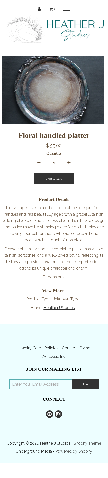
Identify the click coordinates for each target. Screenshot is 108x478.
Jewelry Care (29, 348)
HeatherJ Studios (59, 307)
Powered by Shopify (73, 451)
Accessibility (53, 356)
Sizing (85, 348)
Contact (69, 348)
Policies (51, 348)
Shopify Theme (87, 443)
